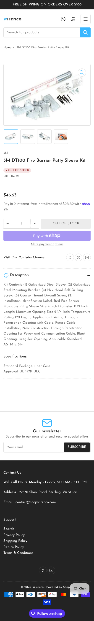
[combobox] (47, 32)
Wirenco (38, 587)
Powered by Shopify (59, 587)
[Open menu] (86, 19)
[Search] (85, 32)
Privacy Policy (14, 535)
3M (5, 153)
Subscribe (77, 447)
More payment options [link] (47, 244)
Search (8, 529)
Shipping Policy (15, 541)
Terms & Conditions (18, 553)
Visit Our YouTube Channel (24, 257)
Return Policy (13, 547)
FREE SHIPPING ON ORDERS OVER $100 (47, 4)
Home (7, 47)
